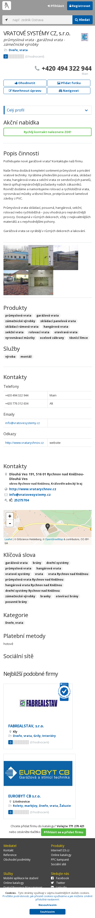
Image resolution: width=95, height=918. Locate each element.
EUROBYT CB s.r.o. (24, 796)
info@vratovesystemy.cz (22, 423)
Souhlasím (47, 911)
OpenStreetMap (54, 539)
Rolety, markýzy (25, 806)
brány (37, 563)
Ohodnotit (26, 83)
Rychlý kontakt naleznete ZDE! (47, 132)
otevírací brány (67, 596)
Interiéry (49, 736)
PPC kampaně (60, 860)
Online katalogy (61, 855)
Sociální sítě (58, 864)
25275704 (21, 500)
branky (45, 596)
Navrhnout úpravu (26, 90)
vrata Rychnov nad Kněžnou (68, 574)
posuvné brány (16, 602)
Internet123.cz (60, 850)
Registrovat (80, 6)
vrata (39, 574)
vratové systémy (17, 574)
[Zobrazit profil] (38, 703)
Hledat (84, 19)
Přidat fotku (70, 83)
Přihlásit (57, 6)
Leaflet (8, 539)
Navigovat (70, 90)
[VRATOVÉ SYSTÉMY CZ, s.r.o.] (47, 527)
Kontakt (8, 850)
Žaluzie (65, 806)
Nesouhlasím (47, 905)
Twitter (60, 883)
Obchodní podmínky (16, 860)
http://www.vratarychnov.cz (24, 443)
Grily (37, 736)
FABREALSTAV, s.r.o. (26, 726)
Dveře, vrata (18, 50)
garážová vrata (16, 563)
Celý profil (15, 110)
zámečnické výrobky (20, 596)
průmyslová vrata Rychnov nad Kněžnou (34, 580)
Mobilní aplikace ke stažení (20, 878)
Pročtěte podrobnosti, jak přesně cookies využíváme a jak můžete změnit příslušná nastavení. (47, 897)
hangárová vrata (48, 568)
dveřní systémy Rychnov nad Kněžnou (32, 591)
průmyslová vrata (18, 568)
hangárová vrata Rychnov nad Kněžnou (33, 585)
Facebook (62, 878)
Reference (10, 855)
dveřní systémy (57, 563)
